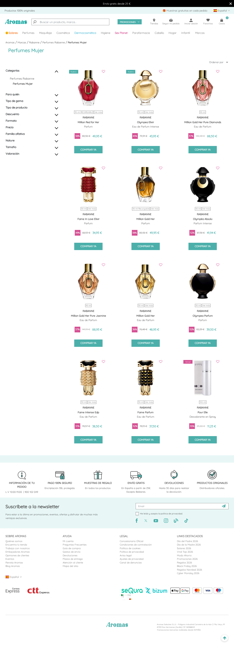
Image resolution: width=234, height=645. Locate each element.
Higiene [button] (105, 33)
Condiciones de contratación (136, 544)
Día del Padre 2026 (187, 541)
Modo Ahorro (184, 555)
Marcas (200, 33)
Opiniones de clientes (17, 555)
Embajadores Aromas (17, 551)
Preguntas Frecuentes (74, 544)
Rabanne (34, 42)
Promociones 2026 (187, 558)
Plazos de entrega (73, 558)
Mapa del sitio (70, 566)
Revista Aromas (14, 562)
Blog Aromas (12, 566)
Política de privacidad (132, 551)
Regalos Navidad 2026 (189, 569)
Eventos (9, 558)
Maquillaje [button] (45, 33)
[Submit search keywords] (34, 22)
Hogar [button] (173, 33)
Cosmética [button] (63, 33)
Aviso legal (126, 555)
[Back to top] (225, 638)
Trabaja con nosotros (17, 548)
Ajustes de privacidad (132, 558)
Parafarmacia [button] (141, 33)
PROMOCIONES (128, 22)
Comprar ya (88, 149)
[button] (121, 33)
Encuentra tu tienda (16, 544)
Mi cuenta (68, 541)
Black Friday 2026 (187, 566)
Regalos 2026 (184, 562)
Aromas (10, 42)
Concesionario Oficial (131, 541)
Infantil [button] (185, 33)
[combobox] (70, 22)
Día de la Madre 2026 (189, 544)
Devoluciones (70, 555)
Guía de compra (72, 548)
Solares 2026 (184, 548)
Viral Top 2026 (185, 551)
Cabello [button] (159, 33)
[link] (11, 33)
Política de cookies (130, 548)
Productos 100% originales (20, 10)
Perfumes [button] (28, 33)
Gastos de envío (71, 551)
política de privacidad (171, 513)
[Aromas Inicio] (16, 24)
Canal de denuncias (131, 562)
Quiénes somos (13, 541)
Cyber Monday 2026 (188, 573)
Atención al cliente (73, 562)
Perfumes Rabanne (54, 42)
